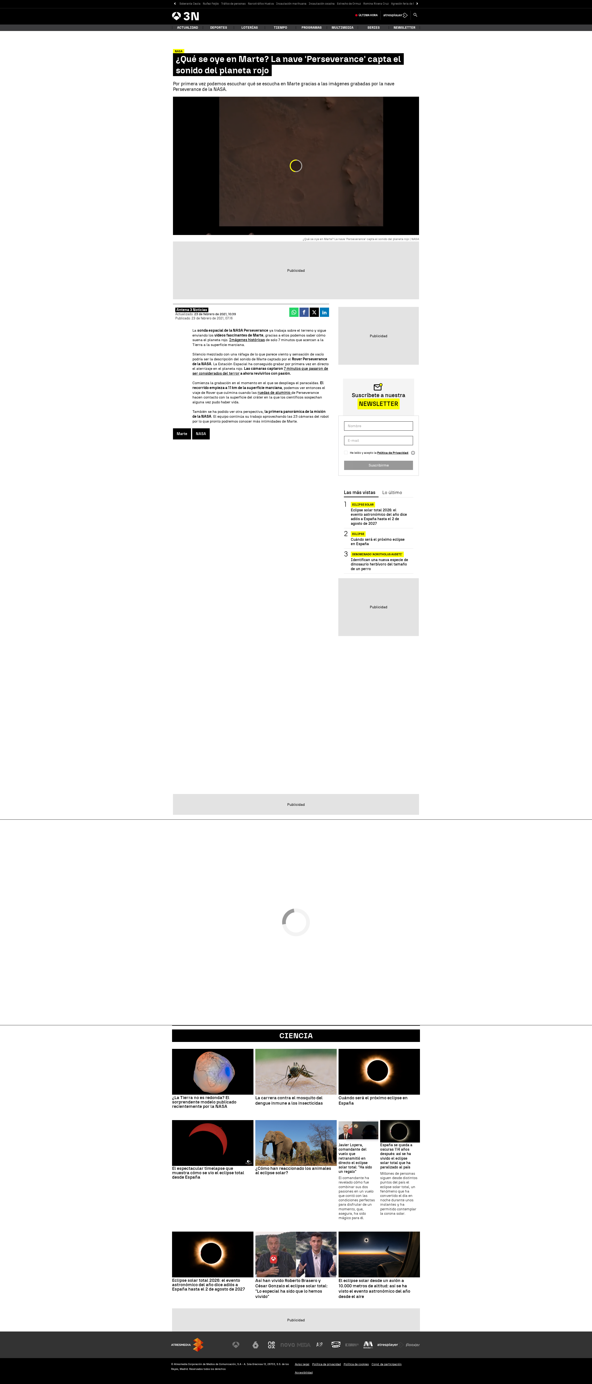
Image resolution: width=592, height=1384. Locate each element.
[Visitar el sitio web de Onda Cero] (336, 1344)
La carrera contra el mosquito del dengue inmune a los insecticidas (289, 1100)
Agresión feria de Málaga (407, 3)
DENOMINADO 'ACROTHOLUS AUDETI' (377, 554)
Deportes (218, 28)
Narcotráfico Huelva (261, 3)
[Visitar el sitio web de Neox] (271, 1344)
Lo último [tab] (392, 492)
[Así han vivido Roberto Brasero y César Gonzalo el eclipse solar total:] (296, 1254)
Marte (182, 434)
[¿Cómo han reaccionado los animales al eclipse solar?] (296, 1143)
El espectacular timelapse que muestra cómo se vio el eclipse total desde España (208, 1172)
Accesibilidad (304, 1372)
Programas (312, 28)
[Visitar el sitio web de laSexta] (255, 1344)
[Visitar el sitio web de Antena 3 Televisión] (239, 1344)
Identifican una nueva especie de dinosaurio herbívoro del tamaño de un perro (379, 564)
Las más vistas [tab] (359, 492)
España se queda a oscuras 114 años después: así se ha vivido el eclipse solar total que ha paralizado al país (396, 1156)
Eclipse (358, 534)
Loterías (249, 28)
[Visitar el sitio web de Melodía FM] (368, 1344)
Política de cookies (356, 1364)
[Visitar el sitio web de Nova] (288, 1344)
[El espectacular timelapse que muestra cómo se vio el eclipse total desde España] (212, 1143)
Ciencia (296, 1035)
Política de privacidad (326, 1364)
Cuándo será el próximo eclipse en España (378, 541)
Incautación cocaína (322, 3)
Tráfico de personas (233, 3)
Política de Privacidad (392, 452)
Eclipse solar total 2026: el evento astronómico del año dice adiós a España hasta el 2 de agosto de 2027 (379, 517)
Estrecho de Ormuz (349, 3)
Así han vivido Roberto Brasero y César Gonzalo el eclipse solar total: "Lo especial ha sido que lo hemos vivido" (291, 1288)
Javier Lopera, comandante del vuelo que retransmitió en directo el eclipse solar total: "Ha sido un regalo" (355, 1158)
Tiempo (280, 28)
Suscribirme (379, 465)
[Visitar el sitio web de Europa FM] (352, 1344)
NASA (201, 434)
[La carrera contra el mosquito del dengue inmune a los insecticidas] (296, 1072)
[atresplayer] (395, 15)
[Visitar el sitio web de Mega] (304, 1344)
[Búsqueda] (415, 15)
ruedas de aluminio (274, 392)
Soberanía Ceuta (189, 3)
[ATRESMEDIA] (187, 1344)
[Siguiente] (417, 4)
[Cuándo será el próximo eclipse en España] (379, 1072)
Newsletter (404, 28)
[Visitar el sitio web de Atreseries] (320, 1344)
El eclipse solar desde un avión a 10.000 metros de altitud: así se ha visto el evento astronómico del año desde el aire (374, 1288)
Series (373, 28)
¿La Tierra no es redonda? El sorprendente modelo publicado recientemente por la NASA (204, 1102)
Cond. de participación (387, 1364)
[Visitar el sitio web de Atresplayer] (390, 1344)
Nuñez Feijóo (211, 3)
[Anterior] (174, 4)
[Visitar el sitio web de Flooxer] (413, 1344)
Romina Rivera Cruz (376, 3)
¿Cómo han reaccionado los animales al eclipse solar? (293, 1170)
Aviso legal (302, 1364)
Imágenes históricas (247, 340)
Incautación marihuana (291, 3)
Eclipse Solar (363, 504)
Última (368, 15)
